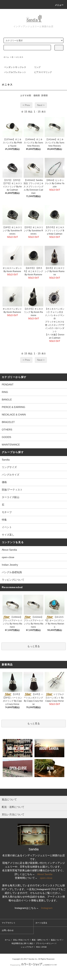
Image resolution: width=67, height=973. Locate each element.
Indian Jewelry (10, 564)
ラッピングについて (13, 579)
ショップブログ (27, 947)
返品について (56, 940)
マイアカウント (9, 923)
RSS (38, 947)
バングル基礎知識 (12, 572)
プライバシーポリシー (45, 943)
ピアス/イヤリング (43, 72)
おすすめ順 (25, 95)
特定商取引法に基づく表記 (22, 943)
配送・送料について (40, 940)
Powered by (15, 965)
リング (37, 67)
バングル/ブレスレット (15, 72)
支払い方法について (21, 940)
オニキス (19, 57)
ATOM (43, 947)
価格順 (36, 95)
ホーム (6, 57)
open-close (8, 557)
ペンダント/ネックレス (15, 67)
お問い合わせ (8, 930)
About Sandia (9, 549)
